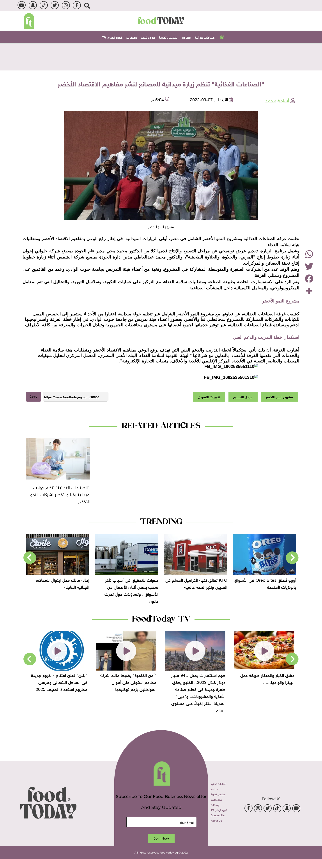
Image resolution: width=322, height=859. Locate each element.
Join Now (161, 838)
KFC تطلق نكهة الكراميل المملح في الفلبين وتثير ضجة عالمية (265, 583)
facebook (77, 5)
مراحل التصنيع (243, 396)
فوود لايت (148, 37)
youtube (22, 5)
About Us (216, 820)
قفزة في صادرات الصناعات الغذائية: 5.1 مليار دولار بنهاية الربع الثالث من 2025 (58, 586)
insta (66, 5)
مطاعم (186, 37)
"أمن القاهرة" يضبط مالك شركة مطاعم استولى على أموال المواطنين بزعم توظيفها (197, 681)
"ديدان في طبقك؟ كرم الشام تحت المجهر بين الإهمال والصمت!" (57, 678)
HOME (221, 37)
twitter (55, 5)
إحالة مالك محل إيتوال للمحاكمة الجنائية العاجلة (131, 583)
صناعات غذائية (204, 37)
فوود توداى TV (112, 37)
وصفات (131, 37)
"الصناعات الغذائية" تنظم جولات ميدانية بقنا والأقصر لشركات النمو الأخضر (60, 493)
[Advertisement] (161, 56)
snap (33, 5)
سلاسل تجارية (168, 37)
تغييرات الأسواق (209, 396)
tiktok (44, 5)
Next (29, 557)
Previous (292, 557)
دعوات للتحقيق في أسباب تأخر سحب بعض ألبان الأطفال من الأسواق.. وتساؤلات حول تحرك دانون (200, 590)
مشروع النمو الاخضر (279, 396)
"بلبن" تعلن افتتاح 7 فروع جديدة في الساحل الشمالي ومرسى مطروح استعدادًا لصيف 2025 (128, 681)
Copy (33, 396)
